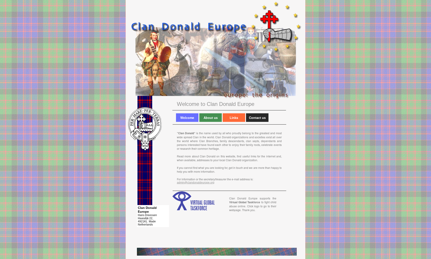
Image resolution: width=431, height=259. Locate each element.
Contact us (257, 117)
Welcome (187, 117)
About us (211, 117)
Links (234, 117)
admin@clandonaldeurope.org (195, 182)
